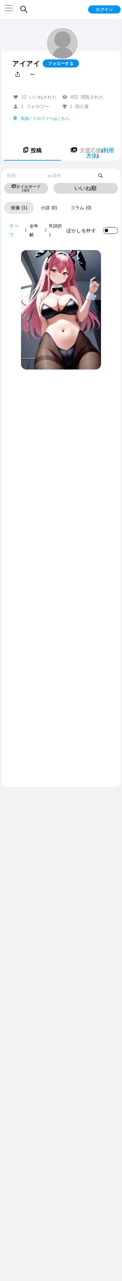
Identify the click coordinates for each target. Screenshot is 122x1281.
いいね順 (86, 188)
